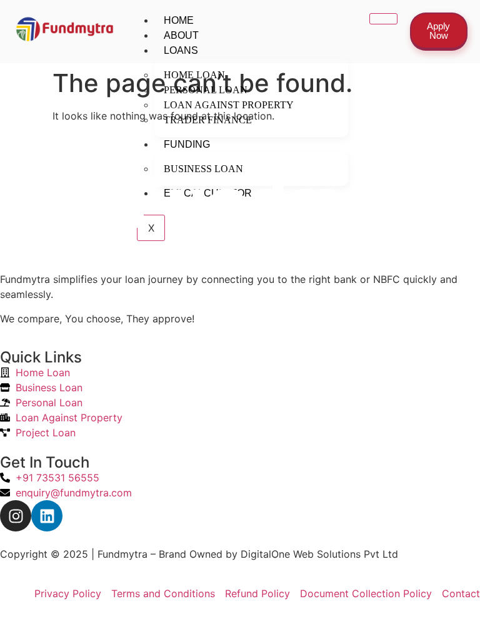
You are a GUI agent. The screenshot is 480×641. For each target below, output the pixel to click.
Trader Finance (208, 120)
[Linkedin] (46, 515)
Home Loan (194, 74)
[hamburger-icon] (383, 18)
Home (179, 20)
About (181, 35)
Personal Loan (206, 90)
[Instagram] (15, 515)
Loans (181, 50)
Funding (187, 144)
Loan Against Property (229, 105)
